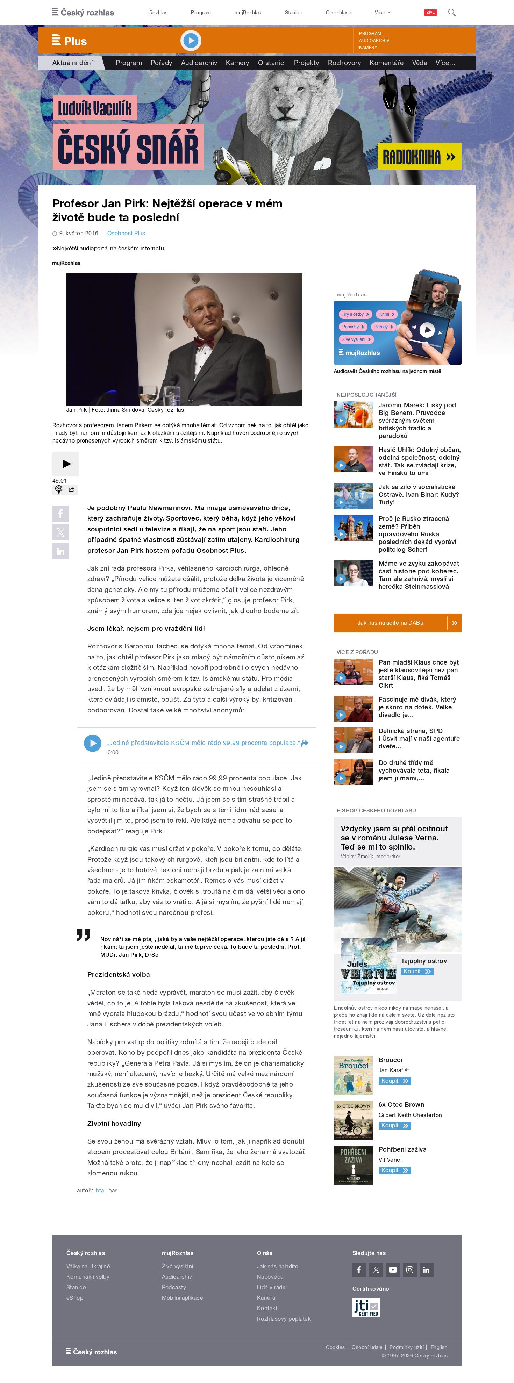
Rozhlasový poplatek (284, 1319)
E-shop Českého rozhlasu (376, 811)
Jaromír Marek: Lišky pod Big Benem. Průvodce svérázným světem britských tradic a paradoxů (417, 420)
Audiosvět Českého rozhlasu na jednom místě (387, 371)
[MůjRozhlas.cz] (66, 263)
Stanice (293, 12)
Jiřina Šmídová (125, 410)
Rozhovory (344, 62)
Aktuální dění (72, 62)
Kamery (368, 47)
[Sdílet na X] (60, 532)
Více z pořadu (357, 652)
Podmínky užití (407, 1347)
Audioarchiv (374, 40)
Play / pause (92, 743)
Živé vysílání (353, 339)
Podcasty (174, 1287)
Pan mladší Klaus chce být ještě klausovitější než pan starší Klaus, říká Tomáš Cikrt (419, 674)
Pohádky (350, 326)
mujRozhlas (248, 12)
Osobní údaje (367, 1347)
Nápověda (270, 1277)
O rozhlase (338, 12)
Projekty (307, 62)
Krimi (384, 314)
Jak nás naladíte (278, 1266)
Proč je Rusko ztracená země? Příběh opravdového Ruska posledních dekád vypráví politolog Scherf (417, 534)
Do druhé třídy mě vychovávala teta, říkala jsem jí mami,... (414, 770)
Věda (420, 62)
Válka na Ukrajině (88, 1266)
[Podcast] (58, 490)
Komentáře (387, 62)
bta (100, 1190)
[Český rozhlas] (83, 12)
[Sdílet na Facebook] (60, 514)
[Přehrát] (65, 464)
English (439, 1347)
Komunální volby (87, 1277)
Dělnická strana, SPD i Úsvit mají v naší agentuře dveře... (419, 738)
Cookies (335, 1347)
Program (201, 12)
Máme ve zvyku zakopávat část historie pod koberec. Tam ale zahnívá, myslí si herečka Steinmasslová (419, 575)
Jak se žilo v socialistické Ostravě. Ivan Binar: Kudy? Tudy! (419, 494)
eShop (74, 1298)
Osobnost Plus (126, 233)
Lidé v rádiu (272, 1287)
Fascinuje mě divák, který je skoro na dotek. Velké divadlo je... (417, 707)
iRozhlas (158, 12)
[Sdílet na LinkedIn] (60, 551)
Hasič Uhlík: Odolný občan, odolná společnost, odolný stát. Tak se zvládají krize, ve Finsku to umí (420, 461)
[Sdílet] (71, 490)
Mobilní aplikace (183, 1298)
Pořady (162, 62)
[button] (304, 744)
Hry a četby (353, 314)
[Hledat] (452, 12)
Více (446, 62)
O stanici (272, 62)
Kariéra (266, 1298)
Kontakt (267, 1308)
